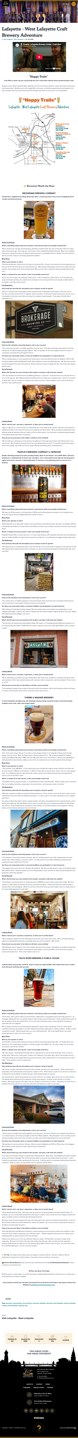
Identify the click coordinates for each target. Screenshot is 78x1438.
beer (26, 1305)
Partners (26, 1387)
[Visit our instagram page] (31, 1410)
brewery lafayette (70, 1303)
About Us (29, 1384)
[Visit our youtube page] (36, 1410)
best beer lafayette (39, 1303)
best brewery (17, 1303)
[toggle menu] (73, 4)
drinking (21, 1305)
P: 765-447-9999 (42, 1376)
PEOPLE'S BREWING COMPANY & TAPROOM (39, 452)
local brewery (27, 1303)
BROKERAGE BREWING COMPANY (39, 193)
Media (47, 1384)
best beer (9, 1303)
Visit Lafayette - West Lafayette (13, 39)
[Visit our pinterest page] (41, 1410)
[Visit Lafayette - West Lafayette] (5, 4)
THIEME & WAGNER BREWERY (39, 697)
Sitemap (50, 1387)
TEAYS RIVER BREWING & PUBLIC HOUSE (39, 958)
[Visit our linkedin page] (52, 1410)
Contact (39, 1384)
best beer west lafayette (54, 1303)
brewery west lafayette (10, 1305)
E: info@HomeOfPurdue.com (45, 1378)
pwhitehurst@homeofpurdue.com (42, 1285)
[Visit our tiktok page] (47, 1410)
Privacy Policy (38, 1387)
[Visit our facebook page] (26, 1410)
